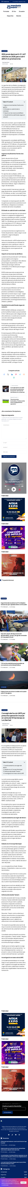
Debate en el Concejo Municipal (13, 769)
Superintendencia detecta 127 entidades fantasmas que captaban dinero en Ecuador (14, 603)
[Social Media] (9, 1135)
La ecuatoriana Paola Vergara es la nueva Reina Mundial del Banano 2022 (13, 1162)
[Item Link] (14, 591)
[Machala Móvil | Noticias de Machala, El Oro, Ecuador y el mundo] (14, 6)
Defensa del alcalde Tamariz (12, 771)
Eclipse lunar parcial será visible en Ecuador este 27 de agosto (14, 692)
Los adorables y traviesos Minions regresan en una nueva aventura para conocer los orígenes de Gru (14, 1156)
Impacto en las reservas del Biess (13, 113)
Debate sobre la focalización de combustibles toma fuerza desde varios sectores (13, 1149)
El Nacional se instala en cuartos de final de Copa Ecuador (14, 1142)
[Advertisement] (14, 32)
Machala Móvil (5, 62)
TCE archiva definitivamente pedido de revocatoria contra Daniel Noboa (12, 664)
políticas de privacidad (7, 1183)
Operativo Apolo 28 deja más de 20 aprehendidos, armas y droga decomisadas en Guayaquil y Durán (14, 635)
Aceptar (23, 1182)
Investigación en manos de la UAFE (14, 773)
